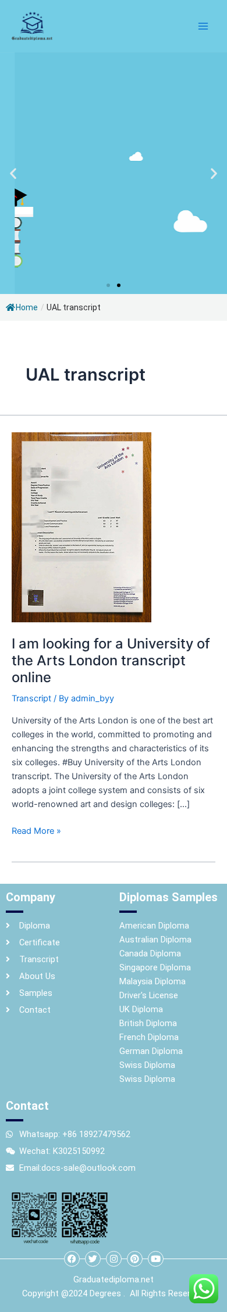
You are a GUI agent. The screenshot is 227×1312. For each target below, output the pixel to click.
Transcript (31, 698)
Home (27, 307)
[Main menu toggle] (203, 26)
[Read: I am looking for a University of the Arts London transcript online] (81, 526)
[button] (13, 173)
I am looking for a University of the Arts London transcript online (111, 660)
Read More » (36, 830)
